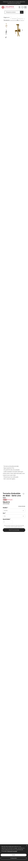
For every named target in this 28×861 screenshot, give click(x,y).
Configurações (13, 858)
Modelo (5, 507)
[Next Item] (22, 30)
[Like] (22, 7)
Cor (4, 513)
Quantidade (6, 519)
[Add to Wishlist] (23, 493)
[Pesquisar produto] (21, 12)
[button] (19, 7)
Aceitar (13, 855)
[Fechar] (26, 846)
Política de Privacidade (12, 851)
